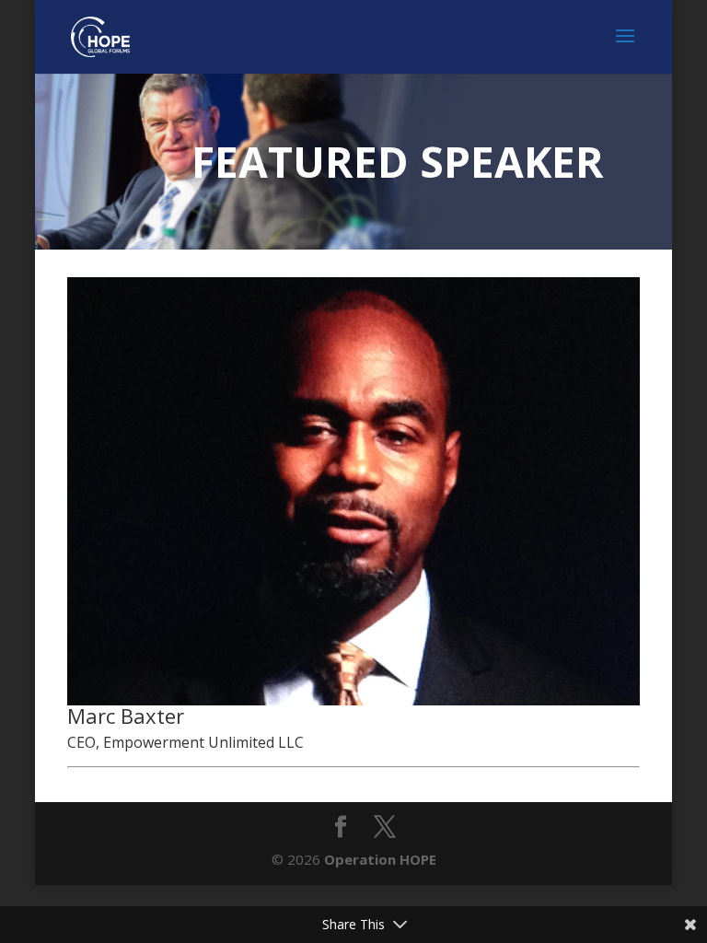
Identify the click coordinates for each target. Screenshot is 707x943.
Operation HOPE (380, 859)
